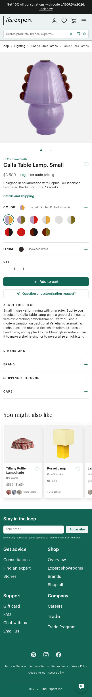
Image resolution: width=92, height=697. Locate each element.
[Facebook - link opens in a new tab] (58, 654)
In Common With (15, 159)
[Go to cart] (74, 21)
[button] (64, 21)
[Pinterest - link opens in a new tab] (33, 654)
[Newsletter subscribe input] (33, 530)
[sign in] (54, 21)
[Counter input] (46, 269)
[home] (17, 20)
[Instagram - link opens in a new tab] (46, 654)
